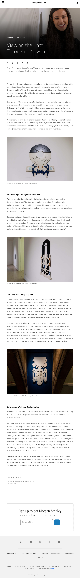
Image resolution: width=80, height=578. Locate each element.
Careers (40, 558)
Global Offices (21, 566)
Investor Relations (28, 554)
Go (57, 522)
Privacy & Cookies (29, 568)
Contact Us (10, 566)
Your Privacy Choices (44, 568)
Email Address (28, 522)
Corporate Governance (50, 554)
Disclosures (11, 554)
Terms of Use (67, 566)
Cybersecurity (55, 566)
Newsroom (69, 554)
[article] (40, 272)
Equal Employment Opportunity (38, 566)
